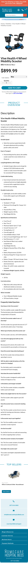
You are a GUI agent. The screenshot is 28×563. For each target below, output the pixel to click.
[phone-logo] (23, 10)
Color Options (5, 77)
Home (3, 24)
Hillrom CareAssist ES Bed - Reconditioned (13, 484)
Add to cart (14, 88)
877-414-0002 (14, 561)
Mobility (8, 24)
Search (25, 15)
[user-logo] (19, 10)
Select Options (6, 491)
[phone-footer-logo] (13, 501)
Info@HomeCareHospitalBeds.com (14, 514)
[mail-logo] (13, 510)
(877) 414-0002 (14, 505)
